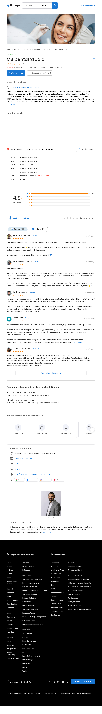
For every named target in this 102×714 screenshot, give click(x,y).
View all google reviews (51, 373)
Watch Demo (56, 574)
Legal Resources (57, 611)
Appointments (12, 600)
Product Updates (57, 593)
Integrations (11, 649)
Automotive (27, 633)
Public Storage (27, 660)
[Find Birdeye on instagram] (58, 681)
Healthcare (26, 645)
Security (38, 693)
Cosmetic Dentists (42, 49)
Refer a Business (74, 605)
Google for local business (32, 579)
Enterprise (26, 570)
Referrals (10, 574)
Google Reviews (28, 605)
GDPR (45, 693)
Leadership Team (57, 570)
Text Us (17, 464)
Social (9, 597)
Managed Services (75, 566)
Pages (9, 577)
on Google (35, 236)
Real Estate (26, 663)
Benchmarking (12, 628)
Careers (54, 596)
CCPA (56, 693)
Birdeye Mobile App (14, 659)
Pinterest (60, 480)
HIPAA (50, 693)
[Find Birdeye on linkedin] (54, 681)
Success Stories (57, 600)
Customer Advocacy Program (79, 609)
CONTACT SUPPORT (83, 681)
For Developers (73, 598)
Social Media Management (32, 624)
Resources (55, 581)
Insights (10, 625)
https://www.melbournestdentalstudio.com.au (33, 474)
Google (20, 480)
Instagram (46, 480)
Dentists (36, 87)
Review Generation (29, 587)
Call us (17, 469)
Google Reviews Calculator (78, 579)
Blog (52, 585)
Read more (11, 105)
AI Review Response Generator (80, 583)
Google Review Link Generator (79, 587)
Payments (11, 608)
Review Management (30, 583)
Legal (24, 652)
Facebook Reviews (29, 613)
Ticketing (10, 632)
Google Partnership (11, 654)
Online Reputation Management (34, 591)
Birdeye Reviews (57, 604)
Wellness (25, 671)
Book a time (55, 577)
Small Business (28, 566)
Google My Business (30, 609)
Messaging (11, 617)
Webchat (10, 593)
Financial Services (29, 641)
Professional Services (76, 570)
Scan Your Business (75, 591)
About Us (54, 566)
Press (53, 589)
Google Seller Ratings (12, 582)
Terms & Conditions (14, 693)
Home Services (28, 649)
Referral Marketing (29, 598)
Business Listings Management (34, 617)
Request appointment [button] (23, 458)
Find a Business (74, 594)
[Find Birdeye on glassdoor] (67, 681)
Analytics (10, 645)
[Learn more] (51, 503)
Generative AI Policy (67, 693)
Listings (9, 566)
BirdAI (9, 641)
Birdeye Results (57, 607)
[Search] (55, 5)
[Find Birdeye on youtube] (63, 681)
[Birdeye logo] (14, 5)
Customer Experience (30, 621)
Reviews (10, 570)
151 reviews (26, 64)
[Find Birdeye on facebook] (45, 681)
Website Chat (27, 602)
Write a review (87, 5)
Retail (24, 667)
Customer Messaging (30, 594)
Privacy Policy (29, 693)
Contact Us (55, 615)
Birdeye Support (74, 602)
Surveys (10, 621)
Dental (28, 49)
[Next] (92, 430)
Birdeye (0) (39, 229)
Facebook (33, 480)
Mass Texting (12, 604)
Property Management (31, 656)
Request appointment (41, 73)
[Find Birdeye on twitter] (50, 681)
